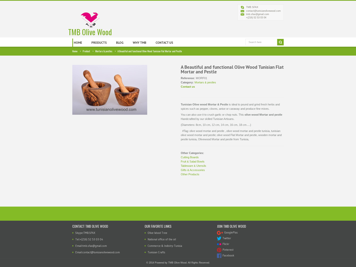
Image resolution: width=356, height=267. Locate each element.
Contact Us (164, 43)
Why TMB (139, 43)
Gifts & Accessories (193, 170)
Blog (119, 43)
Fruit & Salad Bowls (193, 161)
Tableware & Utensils (193, 165)
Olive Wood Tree (157, 233)
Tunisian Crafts (156, 252)
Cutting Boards (190, 157)
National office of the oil (162, 239)
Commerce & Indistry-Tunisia (165, 246)
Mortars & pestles (103, 51)
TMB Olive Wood (90, 31)
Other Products (190, 174)
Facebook (227, 255)
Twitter (226, 238)
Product (86, 51)
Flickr (225, 244)
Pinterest (227, 249)
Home (78, 43)
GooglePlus (230, 232)
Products (99, 43)
